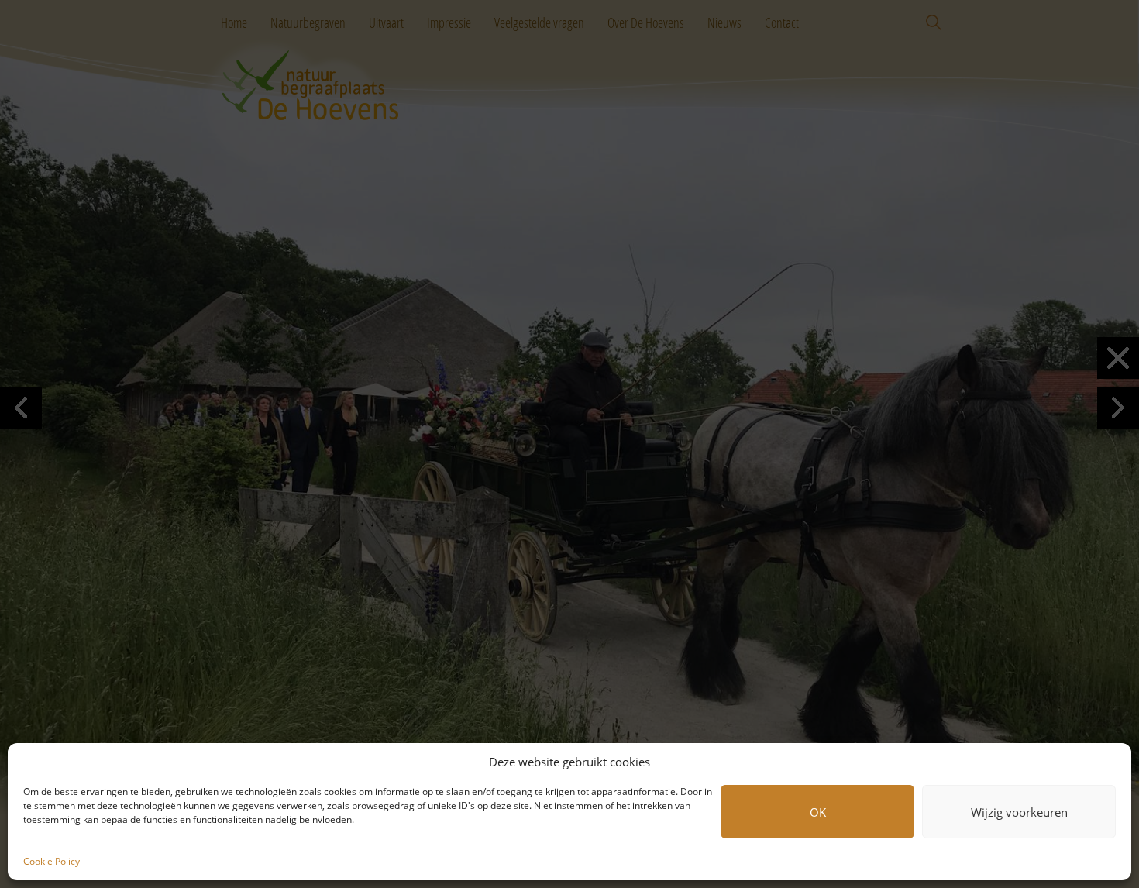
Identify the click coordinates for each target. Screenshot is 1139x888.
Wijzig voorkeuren (1019, 812)
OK (818, 812)
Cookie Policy (51, 861)
